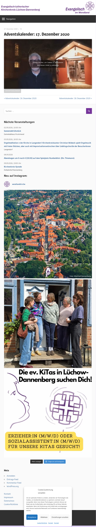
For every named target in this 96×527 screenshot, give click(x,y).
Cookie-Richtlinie (42, 523)
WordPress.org (13, 486)
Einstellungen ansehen (60, 517)
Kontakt (50, 523)
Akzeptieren (32, 517)
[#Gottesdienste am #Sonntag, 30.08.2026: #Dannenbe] (48, 234)
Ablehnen (44, 517)
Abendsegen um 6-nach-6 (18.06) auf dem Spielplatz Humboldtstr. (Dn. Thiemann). (39, 158)
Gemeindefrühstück (12, 131)
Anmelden (11, 476)
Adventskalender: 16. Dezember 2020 (20, 98)
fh (21, 29)
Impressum (8, 497)
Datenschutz (9, 500)
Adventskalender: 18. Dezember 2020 (74, 98)
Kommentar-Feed (14, 482)
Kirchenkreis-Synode (13, 166)
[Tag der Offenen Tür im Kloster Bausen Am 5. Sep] (48, 323)
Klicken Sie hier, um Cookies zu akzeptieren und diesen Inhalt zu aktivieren (48, 63)
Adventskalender (12, 91)
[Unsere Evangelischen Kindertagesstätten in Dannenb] (48, 413)
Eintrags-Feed (12, 479)
